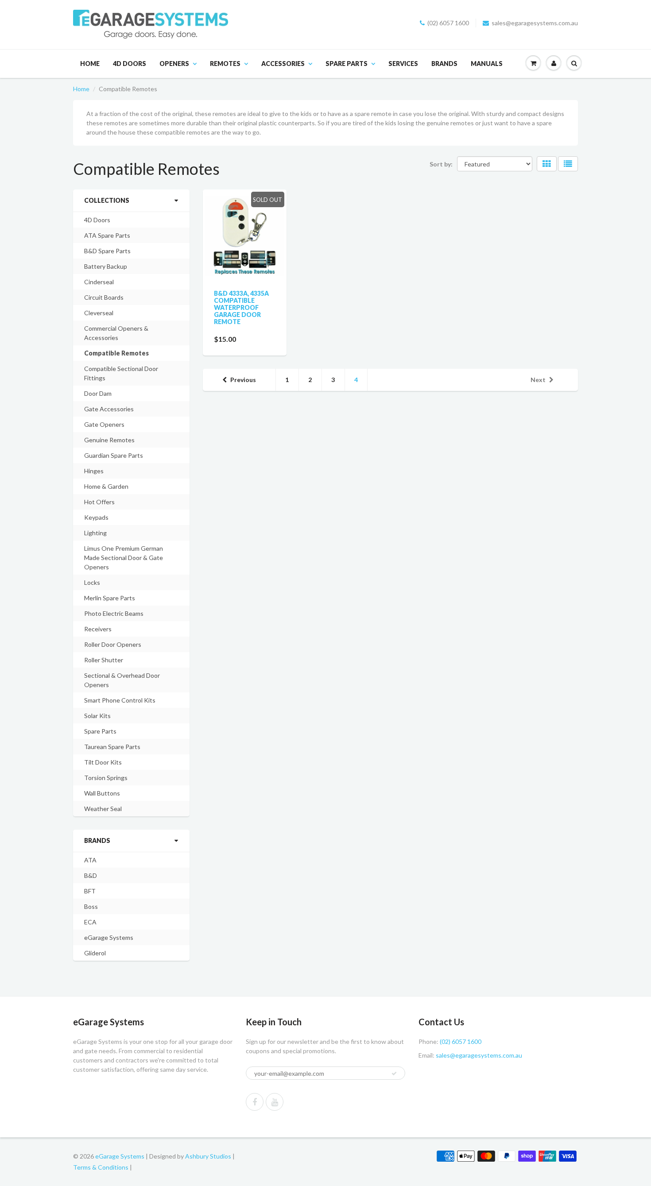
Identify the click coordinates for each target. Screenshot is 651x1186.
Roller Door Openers (112, 644)
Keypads (96, 517)
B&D (90, 875)
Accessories (283, 63)
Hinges (94, 471)
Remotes (225, 63)
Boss (91, 906)
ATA (90, 860)
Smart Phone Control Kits (119, 700)
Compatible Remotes (116, 353)
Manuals (487, 63)
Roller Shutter (103, 660)
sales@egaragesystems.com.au (535, 23)
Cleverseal (98, 313)
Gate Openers (104, 424)
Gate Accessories (109, 409)
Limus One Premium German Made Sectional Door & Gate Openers (123, 558)
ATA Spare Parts (107, 235)
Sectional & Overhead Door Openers (122, 680)
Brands (444, 63)
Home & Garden (106, 486)
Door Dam (98, 393)
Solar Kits (97, 715)
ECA (90, 922)
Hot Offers (99, 502)
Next (538, 379)
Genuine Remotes (109, 440)
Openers (174, 63)
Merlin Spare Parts (109, 598)
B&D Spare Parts (107, 251)
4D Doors (129, 63)
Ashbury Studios (208, 1156)
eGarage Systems (108, 937)
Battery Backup (105, 266)
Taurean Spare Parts (112, 746)
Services (403, 63)
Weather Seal (103, 808)
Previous (243, 379)
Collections (106, 200)
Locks (92, 582)
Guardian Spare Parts (113, 455)
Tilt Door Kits (103, 762)
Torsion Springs (106, 777)
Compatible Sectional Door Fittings (121, 373)
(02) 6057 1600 (448, 23)
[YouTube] (274, 1102)
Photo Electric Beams (113, 613)
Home (90, 63)
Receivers (98, 629)
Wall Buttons (102, 793)
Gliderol (95, 953)
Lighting (95, 533)
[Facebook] (255, 1102)
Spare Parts (347, 63)
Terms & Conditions (100, 1167)
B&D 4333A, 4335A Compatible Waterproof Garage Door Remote (241, 307)
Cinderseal (99, 282)
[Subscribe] (394, 1073)
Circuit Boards (104, 297)
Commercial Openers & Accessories (116, 333)
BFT (90, 891)
